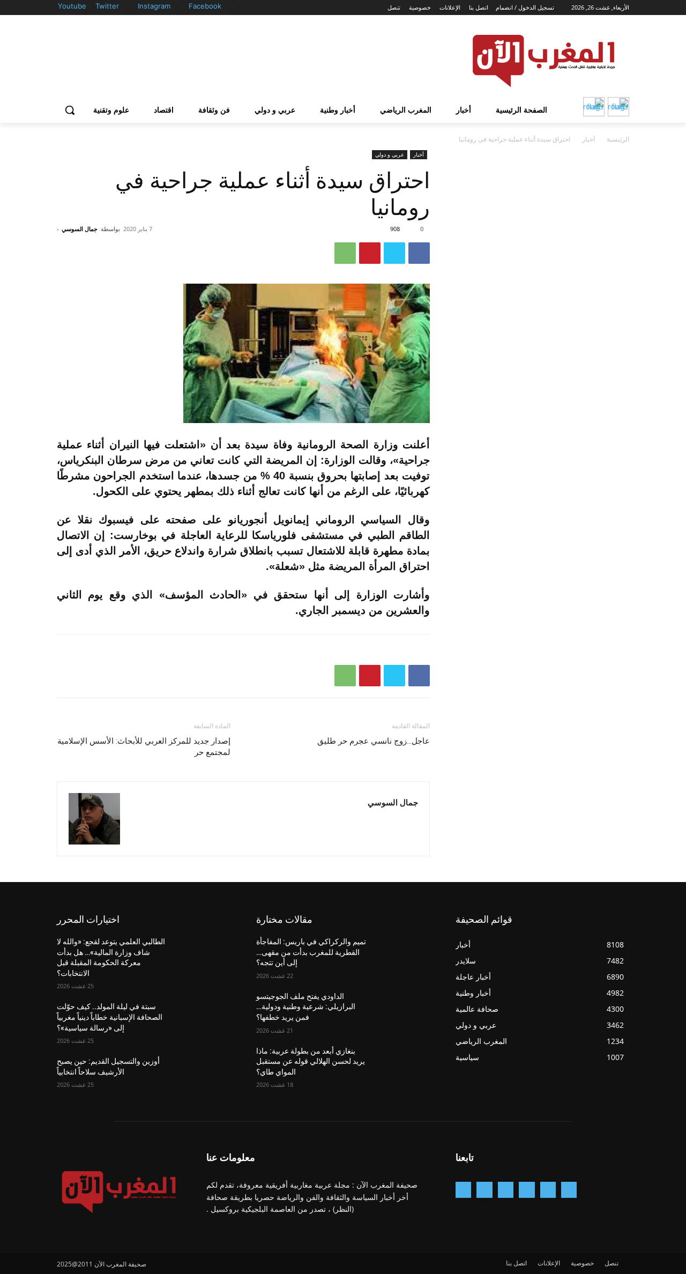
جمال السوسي (80, 229)
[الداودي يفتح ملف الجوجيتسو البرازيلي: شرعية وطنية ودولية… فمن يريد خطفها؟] (404, 1009)
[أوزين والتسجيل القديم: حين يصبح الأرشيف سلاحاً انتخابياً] (204, 1074)
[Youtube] (89, 7)
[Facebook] (234, 7)
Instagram (154, 6)
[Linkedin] (505, 1189)
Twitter (107, 6)
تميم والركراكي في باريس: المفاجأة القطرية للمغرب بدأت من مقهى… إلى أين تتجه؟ (311, 952)
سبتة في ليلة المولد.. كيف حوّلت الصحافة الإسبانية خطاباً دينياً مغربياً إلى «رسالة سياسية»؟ (109, 1017)
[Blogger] (569, 1189)
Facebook (205, 6)
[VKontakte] (463, 1189)
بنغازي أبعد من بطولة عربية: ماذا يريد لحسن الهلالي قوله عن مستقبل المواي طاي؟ (310, 1061)
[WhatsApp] (345, 253)
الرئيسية (618, 139)
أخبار (588, 139)
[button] (70, 110)
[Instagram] (183, 7)
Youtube (72, 6)
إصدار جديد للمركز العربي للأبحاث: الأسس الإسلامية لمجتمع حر (143, 746)
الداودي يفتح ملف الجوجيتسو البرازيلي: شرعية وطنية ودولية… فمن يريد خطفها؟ (305, 1006)
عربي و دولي (389, 154)
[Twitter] (132, 7)
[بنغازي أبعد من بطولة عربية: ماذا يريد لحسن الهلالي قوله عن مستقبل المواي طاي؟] (404, 1064)
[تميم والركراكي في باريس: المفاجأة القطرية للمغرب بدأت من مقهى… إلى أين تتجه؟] (404, 955)
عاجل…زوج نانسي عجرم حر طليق (373, 741)
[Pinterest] (370, 253)
